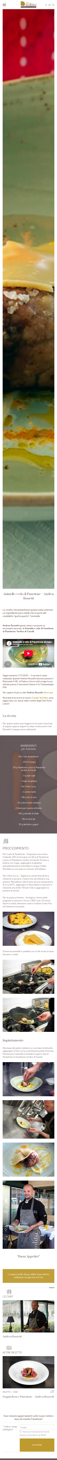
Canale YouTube (40, 697)
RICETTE (7, 1391)
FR (53, 5)
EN (49, 5)
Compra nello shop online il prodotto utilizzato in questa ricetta (28, 1275)
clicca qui (48, 692)
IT (46, 5)
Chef (15, 1391)
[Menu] (4, 4)
